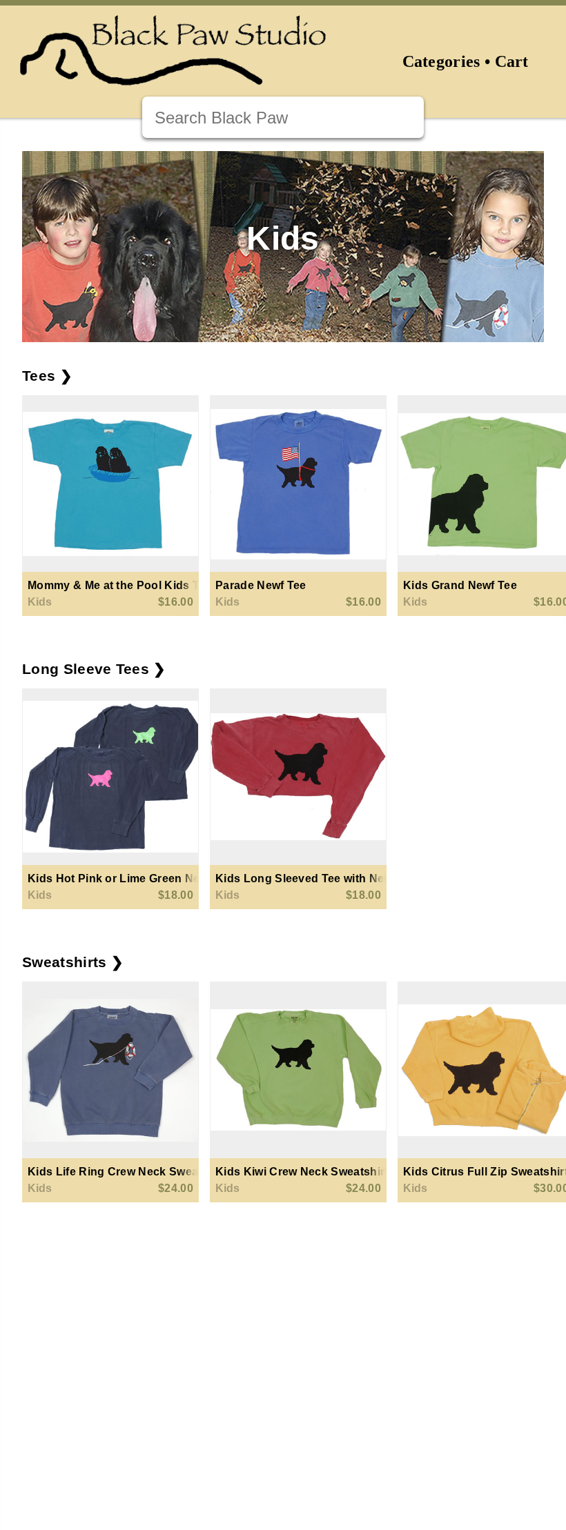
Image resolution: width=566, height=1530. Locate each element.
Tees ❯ (47, 376)
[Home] (173, 77)
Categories (441, 61)
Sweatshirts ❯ (73, 962)
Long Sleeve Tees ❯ (94, 669)
